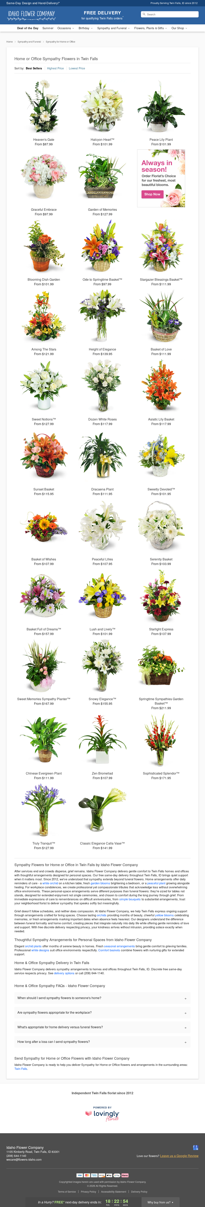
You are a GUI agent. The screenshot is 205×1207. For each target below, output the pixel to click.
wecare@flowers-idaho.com (24, 1159)
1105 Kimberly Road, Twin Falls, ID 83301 (33, 1152)
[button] (194, 1190)
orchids (102, 915)
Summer (47, 28)
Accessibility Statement (113, 1191)
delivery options (64, 973)
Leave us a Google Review (179, 1156)
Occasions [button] (64, 28)
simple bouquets (130, 899)
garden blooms (100, 883)
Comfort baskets (109, 950)
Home (9, 41)
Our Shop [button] (178, 28)
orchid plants (33, 946)
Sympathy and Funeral (29, 41)
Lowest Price (77, 68)
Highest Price (55, 68)
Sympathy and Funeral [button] (112, 28)
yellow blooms (164, 915)
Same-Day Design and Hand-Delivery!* (33, 3)
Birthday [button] (84, 28)
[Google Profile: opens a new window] (196, 1147)
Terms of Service (67, 1191)
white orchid (50, 883)
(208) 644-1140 (16, 1156)
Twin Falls (20, 1068)
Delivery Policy (139, 1191)
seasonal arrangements (119, 946)
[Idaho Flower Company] (35, 15)
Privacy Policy (88, 1191)
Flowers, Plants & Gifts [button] (149, 28)
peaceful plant (156, 883)
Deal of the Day (27, 28)
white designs (40, 950)
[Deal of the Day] (161, 178)
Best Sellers (34, 68)
